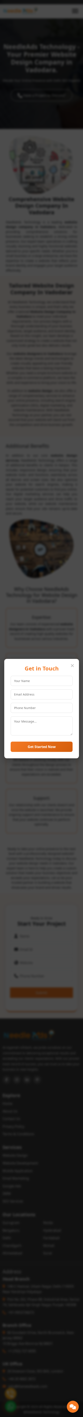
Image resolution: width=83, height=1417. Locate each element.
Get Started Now (41, 746)
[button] (73, 1407)
